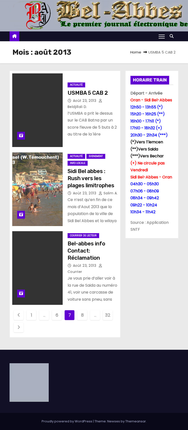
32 (107, 315)
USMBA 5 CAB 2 (88, 93)
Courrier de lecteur (83, 235)
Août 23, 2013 (85, 100)
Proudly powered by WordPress (67, 421)
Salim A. (110, 193)
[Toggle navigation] (161, 36)
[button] (172, 36)
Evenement (96, 156)
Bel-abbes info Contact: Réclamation (86, 250)
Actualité (76, 85)
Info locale (77, 163)
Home (135, 52)
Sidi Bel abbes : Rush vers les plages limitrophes (91, 178)
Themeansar (135, 421)
